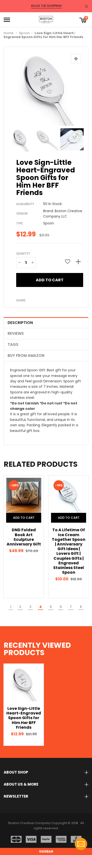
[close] (86, 6)
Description (20, 322)
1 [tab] (10, 606)
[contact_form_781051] (81, 844)
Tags (13, 344)
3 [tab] (30, 606)
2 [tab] (20, 606)
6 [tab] (61, 606)
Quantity (23, 253)
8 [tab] (81, 606)
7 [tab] (71, 606)
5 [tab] (51, 606)
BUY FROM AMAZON (26, 355)
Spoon (24, 33)
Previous (14, 139)
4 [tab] (40, 606)
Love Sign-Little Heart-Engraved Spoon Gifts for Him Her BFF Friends (23, 718)
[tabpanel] (23, 536)
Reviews (16, 333)
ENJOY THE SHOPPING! (46, 6)
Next (78, 139)
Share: (21, 300)
